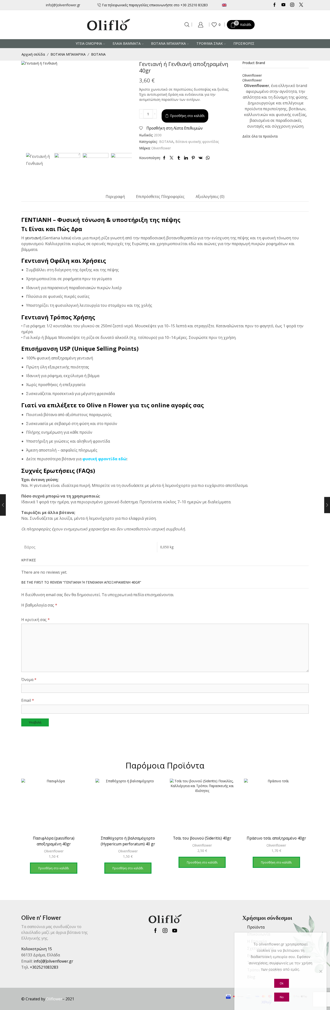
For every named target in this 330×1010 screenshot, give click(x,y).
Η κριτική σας (35, 619)
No (282, 997)
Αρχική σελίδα (33, 54)
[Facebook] (275, 5)
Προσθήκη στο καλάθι (187, 115)
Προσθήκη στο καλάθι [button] (53, 868)
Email (27, 700)
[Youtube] (283, 5)
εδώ (122, 458)
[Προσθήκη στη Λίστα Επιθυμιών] (78, 789)
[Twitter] (301, 5)
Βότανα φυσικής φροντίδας (197, 141)
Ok (281, 983)
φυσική (89, 458)
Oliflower (54, 999)
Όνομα (28, 679)
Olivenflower (161, 148)
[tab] (115, 197)
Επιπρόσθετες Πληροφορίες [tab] (160, 196)
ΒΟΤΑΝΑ (98, 54)
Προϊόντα (256, 927)
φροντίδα (108, 458)
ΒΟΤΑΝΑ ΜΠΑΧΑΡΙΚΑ (168, 43)
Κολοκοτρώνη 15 (36, 948)
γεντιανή (33, 238)
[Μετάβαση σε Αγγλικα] (239, 5)
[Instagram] (292, 5)
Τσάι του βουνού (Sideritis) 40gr (202, 838)
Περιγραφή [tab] (115, 196)
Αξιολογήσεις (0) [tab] (210, 196)
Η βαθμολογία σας (39, 605)
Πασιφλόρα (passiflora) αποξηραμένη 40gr (53, 841)
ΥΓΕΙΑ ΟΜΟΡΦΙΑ (89, 43)
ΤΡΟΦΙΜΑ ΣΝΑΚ (209, 43)
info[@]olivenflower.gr (63, 5)
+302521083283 (44, 967)
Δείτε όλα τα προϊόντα (260, 136)
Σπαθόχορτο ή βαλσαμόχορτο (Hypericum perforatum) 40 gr (128, 841)
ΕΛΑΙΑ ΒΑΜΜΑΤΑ (127, 43)
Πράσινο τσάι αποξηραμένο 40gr (276, 838)
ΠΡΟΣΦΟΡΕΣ (243, 43)
